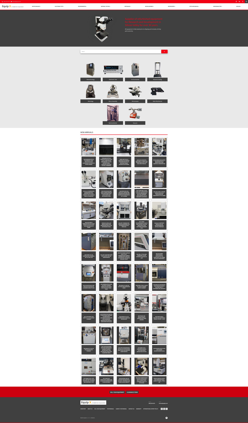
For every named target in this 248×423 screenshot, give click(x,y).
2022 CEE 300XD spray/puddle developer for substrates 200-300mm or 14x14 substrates (159, 256)
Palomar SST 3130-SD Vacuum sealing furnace (89, 350)
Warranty (138, 409)
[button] (36, 6)
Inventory (83, 409)
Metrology (127, 6)
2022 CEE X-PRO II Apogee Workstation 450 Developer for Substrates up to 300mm (159, 193)
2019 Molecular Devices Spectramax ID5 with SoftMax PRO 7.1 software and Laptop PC (159, 286)
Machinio (93, 417)
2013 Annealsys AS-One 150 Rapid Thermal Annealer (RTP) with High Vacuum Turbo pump (106, 287)
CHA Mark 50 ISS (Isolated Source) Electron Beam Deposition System (141, 349)
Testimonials (110, 409)
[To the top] (167, 417)
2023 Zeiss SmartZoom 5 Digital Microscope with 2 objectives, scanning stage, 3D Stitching (142, 380)
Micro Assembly (149, 6)
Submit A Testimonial (121, 409)
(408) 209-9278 (6, 1)
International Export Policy (150, 409)
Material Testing (105, 6)
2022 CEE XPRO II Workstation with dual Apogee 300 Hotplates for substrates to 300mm (89, 225)
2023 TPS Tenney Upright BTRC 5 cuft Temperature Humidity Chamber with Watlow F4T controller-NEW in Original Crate (124, 256)
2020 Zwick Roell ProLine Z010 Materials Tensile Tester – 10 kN (159, 318)
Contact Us (131, 409)
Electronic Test (59, 6)
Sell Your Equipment (99, 409)
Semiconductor (217, 6)
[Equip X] (93, 402)
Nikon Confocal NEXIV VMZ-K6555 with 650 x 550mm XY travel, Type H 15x (159, 380)
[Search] (164, 51)
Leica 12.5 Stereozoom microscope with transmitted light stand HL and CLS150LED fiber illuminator (89, 194)
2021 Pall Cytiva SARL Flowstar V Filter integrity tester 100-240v (141, 256)
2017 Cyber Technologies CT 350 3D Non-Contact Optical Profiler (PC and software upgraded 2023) (141, 225)
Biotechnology (36, 6)
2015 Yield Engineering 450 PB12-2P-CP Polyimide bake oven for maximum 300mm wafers (124, 349)
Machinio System (83, 417)
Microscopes (171, 6)
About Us (90, 409)
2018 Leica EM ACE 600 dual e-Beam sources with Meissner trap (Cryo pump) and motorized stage (106, 194)
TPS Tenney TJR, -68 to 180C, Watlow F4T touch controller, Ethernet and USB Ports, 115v (89, 380)
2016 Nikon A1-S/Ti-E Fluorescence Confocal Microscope (124, 318)
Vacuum (238, 6)
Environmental (82, 6)
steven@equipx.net (16, 1)
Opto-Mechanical (193, 6)
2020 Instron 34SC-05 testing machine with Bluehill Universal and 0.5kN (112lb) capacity (124, 380)
